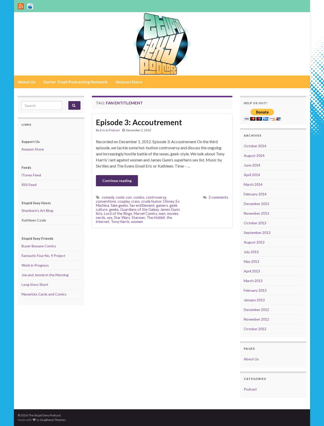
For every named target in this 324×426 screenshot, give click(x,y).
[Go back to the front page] (162, 44)
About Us (26, 81)
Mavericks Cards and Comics (44, 294)
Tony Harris (120, 221)
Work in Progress (35, 265)
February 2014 (255, 194)
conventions (106, 201)
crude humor (151, 201)
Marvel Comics (145, 213)
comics (139, 197)
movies (172, 213)
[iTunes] (30, 5)
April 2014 (252, 175)
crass (135, 201)
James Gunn (170, 209)
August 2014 (254, 155)
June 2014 (252, 165)
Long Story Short (35, 284)
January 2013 (254, 300)
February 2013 (255, 290)
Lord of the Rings (118, 213)
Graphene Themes (53, 420)
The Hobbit (156, 217)
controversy (156, 197)
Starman (138, 217)
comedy (108, 197)
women (137, 221)
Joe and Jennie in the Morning (45, 275)
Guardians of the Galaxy (139, 209)
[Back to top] (312, 414)
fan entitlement (142, 205)
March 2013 (253, 281)
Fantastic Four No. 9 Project (43, 255)
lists (99, 213)
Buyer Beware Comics (39, 246)
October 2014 (255, 146)
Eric (102, 130)
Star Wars (122, 217)
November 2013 (256, 213)
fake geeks (119, 205)
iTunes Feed (31, 175)
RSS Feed (29, 184)
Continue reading (117, 180)
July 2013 (251, 252)
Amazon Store (128, 81)
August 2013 (254, 242)
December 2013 (256, 203)
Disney (168, 201)
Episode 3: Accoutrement (139, 122)
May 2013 (251, 261)
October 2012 (255, 329)
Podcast (114, 130)
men (162, 213)
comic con (124, 197)
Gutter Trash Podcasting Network (75, 81)
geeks (114, 209)
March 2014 (253, 184)
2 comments (218, 197)
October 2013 (255, 223)
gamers (162, 205)
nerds (100, 217)
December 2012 (256, 309)
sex (109, 217)
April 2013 (252, 271)
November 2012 (256, 319)
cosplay (124, 201)
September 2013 (257, 232)
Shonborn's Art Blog (37, 210)
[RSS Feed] (21, 5)
